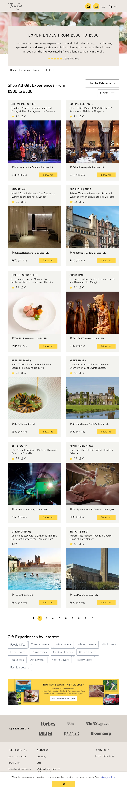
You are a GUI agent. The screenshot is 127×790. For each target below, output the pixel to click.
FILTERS (104, 93)
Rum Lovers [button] (39, 652)
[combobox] (102, 83)
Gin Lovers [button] (109, 644)
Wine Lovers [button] (63, 644)
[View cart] (110, 6)
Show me (48, 174)
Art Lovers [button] (37, 659)
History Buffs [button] (84, 659)
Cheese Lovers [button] (40, 644)
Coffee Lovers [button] (87, 652)
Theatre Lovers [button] (59, 659)
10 (92, 618)
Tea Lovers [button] (17, 659)
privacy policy (107, 777)
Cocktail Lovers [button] (62, 652)
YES (63, 783)
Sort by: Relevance (100, 83)
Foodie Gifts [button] (17, 644)
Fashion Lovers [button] (19, 667)
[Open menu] (116, 6)
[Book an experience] (96, 6)
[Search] (104, 6)
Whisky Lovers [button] (87, 644)
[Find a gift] (88, 6)
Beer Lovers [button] (17, 652)
